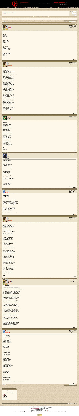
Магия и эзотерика (6, 12)
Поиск (49, 16)
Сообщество (39, 16)
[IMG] (3, 396)
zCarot (47, 410)
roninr (8, 155)
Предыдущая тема (37, 386)
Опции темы (74, 22)
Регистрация (31, 16)
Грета (9, 27)
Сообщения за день (45, 16)
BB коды (4, 394)
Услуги (49, 9)
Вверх (76, 403)
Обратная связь (69, 403)
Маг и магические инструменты (35, 408)
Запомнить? (74, 12)
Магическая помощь (62, 2)
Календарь (35, 16)
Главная (12, 9)
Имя (70, 11)
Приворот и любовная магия (24, 2)
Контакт (67, 9)
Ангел (6, 190)
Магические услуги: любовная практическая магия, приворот (35, 407)
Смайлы (4, 395)
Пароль (71, 13)
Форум (31, 9)
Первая (70, 21)
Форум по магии (56, 2)
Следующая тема (42, 386)
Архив (73, 403)
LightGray (9, 117)
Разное (11, 12)
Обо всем (14, 12)
